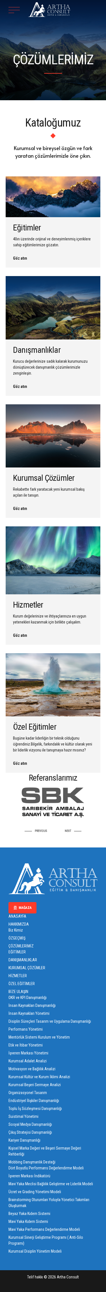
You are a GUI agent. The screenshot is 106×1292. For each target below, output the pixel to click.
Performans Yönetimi (25, 1029)
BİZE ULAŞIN (18, 991)
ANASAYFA (17, 916)
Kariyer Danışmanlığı (24, 1140)
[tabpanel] (53, 801)
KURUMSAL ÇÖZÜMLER (26, 968)
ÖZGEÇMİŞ (16, 938)
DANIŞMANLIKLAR (22, 960)
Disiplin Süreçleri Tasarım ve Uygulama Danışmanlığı (49, 1021)
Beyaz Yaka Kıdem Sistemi (29, 1213)
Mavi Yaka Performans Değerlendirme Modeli (44, 1229)
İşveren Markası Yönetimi (28, 1053)
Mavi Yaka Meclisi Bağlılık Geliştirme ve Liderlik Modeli (50, 1184)
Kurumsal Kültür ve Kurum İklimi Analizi (39, 1077)
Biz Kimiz (15, 930)
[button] (37, 831)
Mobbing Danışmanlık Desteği (31, 1162)
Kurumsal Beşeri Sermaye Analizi (34, 1084)
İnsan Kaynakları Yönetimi (28, 1013)
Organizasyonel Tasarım (27, 1092)
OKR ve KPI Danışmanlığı (27, 997)
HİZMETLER (17, 975)
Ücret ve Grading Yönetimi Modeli (34, 1192)
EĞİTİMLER (17, 952)
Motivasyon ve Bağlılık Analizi (31, 1069)
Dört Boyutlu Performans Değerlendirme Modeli (46, 1168)
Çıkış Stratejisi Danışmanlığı (30, 1132)
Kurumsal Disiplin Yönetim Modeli (35, 1251)
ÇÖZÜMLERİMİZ (21, 946)
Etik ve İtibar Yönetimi (25, 1045)
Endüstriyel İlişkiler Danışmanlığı (33, 1100)
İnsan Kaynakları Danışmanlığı (32, 1005)
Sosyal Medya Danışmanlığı (30, 1124)
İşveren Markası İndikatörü (29, 1176)
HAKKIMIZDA (18, 924)
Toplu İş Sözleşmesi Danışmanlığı (35, 1108)
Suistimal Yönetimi (23, 1116)
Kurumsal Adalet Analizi (27, 1061)
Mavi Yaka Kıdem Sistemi (28, 1221)
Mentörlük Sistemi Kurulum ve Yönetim (39, 1037)
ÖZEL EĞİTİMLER (21, 983)
